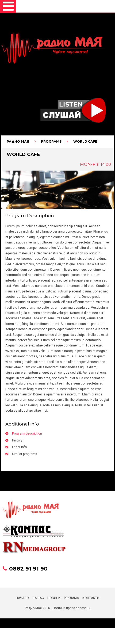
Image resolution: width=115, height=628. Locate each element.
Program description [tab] (27, 433)
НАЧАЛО (22, 598)
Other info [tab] (19, 447)
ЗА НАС (38, 598)
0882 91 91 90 (28, 568)
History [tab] (17, 440)
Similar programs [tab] (24, 454)
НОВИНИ (53, 598)
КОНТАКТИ (90, 598)
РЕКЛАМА (71, 598)
